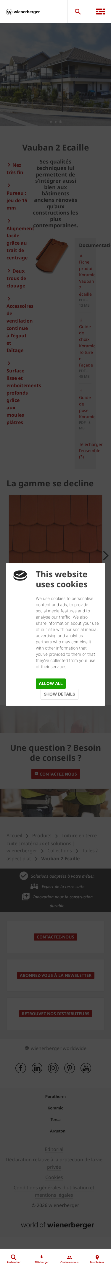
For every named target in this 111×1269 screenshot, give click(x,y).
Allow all (51, 683)
